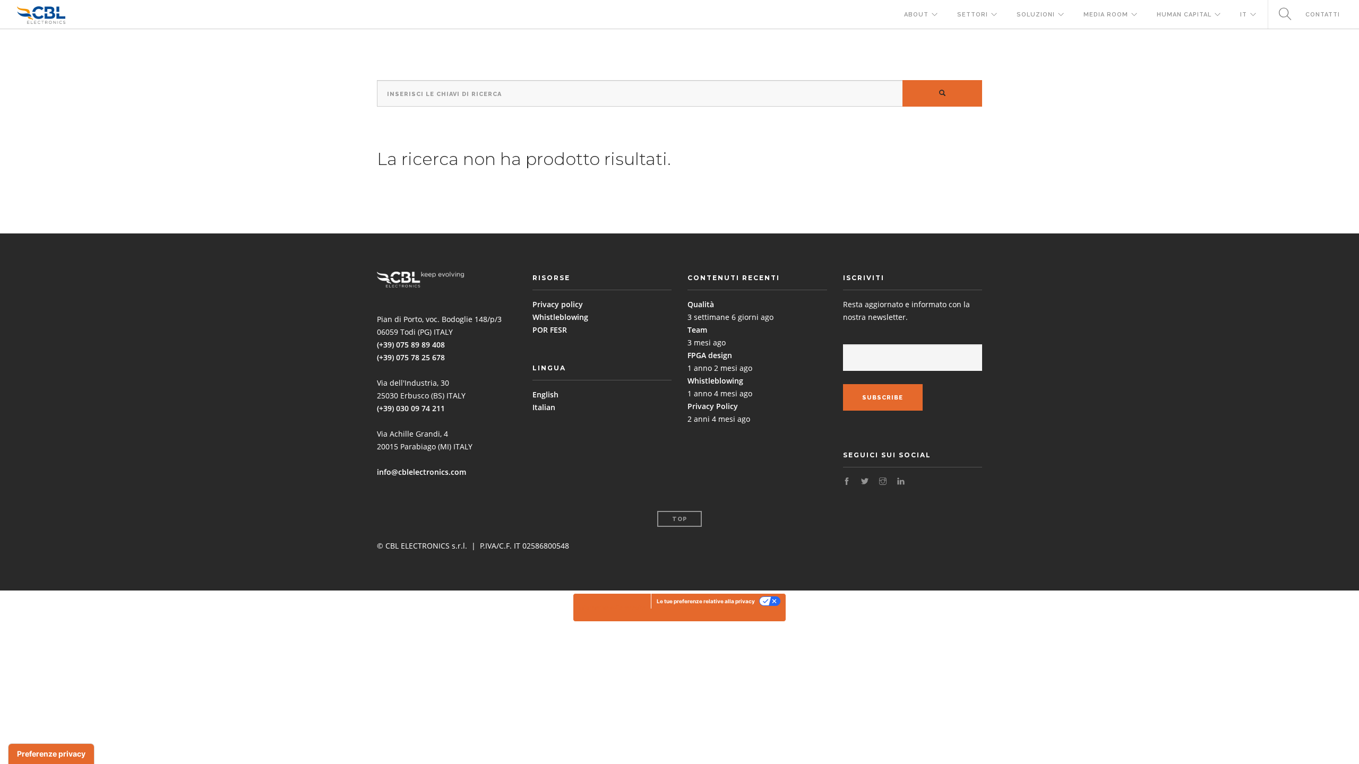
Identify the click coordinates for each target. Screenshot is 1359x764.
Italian (543, 407)
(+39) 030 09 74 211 (411, 408)
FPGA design (709, 355)
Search (1281, 14)
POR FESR (549, 330)
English (545, 394)
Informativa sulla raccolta (612, 607)
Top (679, 519)
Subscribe (882, 397)
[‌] (846, 481)
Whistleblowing (560, 317)
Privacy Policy (712, 406)
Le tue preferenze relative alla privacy (706, 601)
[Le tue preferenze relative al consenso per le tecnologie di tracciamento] (51, 754)
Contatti (1322, 14)
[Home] (41, 14)
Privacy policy (557, 304)
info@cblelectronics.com (421, 472)
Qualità (700, 304)
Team (697, 330)
